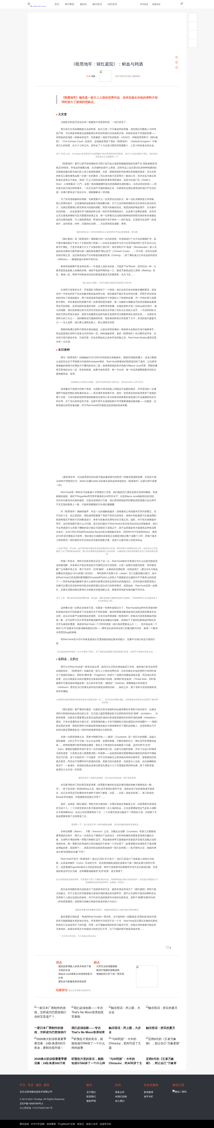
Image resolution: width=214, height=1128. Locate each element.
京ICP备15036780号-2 (31, 1103)
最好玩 (83, 4)
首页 (57, 4)
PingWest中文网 (66, 1124)
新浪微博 (148, 1092)
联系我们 (91, 1096)
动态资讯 (112, 4)
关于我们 (91, 1092)
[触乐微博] (171, 5)
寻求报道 (144, 4)
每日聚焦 (69, 4)
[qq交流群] (176, 5)
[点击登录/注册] (183, 5)
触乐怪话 (97, 4)
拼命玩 (80, 1124)
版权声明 (91, 1100)
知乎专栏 (148, 1096)
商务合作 (119, 1092)
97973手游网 (38, 1124)
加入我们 (119, 1100)
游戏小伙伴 (92, 1124)
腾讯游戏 (24, 1124)
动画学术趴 (105, 1124)
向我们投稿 (121, 1096)
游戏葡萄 (51, 1124)
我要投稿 (156, 4)
